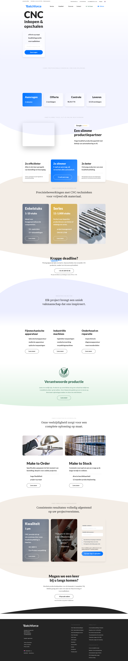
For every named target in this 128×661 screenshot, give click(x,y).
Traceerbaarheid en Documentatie (96, 635)
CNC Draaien (73, 639)
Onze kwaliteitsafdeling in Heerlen (96, 627)
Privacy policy (26, 646)
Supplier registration (28, 638)
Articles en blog (92, 657)
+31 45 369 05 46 (83, 1)
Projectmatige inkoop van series (91, 541)
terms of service (85, 549)
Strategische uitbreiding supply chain (92, 544)
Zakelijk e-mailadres (87, 525)
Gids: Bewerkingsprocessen (77, 632)
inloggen (100, 1)
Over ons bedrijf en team (94, 648)
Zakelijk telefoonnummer (88, 532)
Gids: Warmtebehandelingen (77, 627)
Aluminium (73, 642)
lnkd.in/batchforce (74, 1)
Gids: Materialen (74, 635)
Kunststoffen (74, 644)
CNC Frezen (73, 637)
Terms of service (27, 644)
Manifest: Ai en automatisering (95, 650)
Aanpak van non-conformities (95, 630)
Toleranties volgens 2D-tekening (96, 639)
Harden (72, 646)
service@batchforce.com (92, 1)
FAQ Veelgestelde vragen (94, 655)
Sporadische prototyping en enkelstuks (92, 539)
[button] (62, 177)
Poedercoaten (74, 651)
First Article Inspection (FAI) (95, 632)
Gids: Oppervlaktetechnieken (77, 630)
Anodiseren (73, 649)
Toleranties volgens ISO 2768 (95, 637)
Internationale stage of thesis (95, 652)
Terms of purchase (28, 642)
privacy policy (94, 549)
